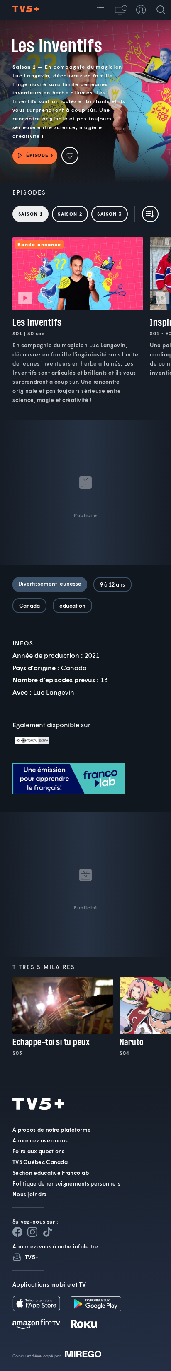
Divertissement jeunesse (49, 583)
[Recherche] (161, 10)
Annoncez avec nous (40, 1140)
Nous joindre (29, 1194)
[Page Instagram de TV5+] (32, 1232)
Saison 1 (30, 213)
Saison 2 (70, 213)
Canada (29, 605)
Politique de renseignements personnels (66, 1183)
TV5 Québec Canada (40, 1162)
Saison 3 (109, 213)
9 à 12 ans (112, 584)
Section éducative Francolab (50, 1172)
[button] (101, 10)
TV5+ (32, 1256)
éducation (72, 605)
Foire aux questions (38, 1151)
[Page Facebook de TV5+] (17, 1232)
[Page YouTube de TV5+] (47, 1232)
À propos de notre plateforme (51, 1129)
